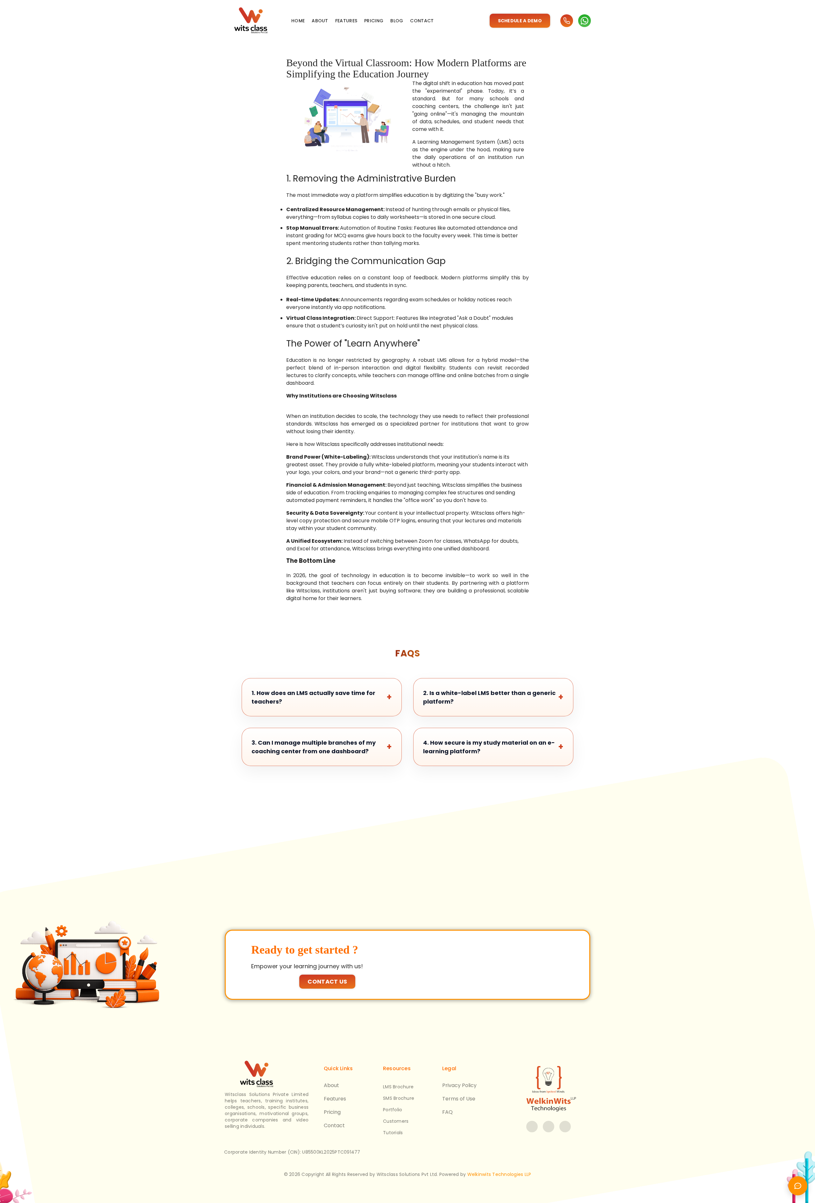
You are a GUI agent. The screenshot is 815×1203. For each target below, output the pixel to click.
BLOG (396, 21)
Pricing (332, 1112)
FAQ (447, 1112)
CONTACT (422, 21)
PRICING (373, 21)
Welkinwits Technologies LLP (499, 1174)
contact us (327, 981)
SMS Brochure (398, 1098)
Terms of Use (458, 1098)
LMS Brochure (398, 1087)
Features (335, 1098)
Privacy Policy (459, 1085)
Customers (395, 1121)
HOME (298, 21)
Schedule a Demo (520, 21)
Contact (334, 1125)
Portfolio (392, 1109)
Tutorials (393, 1132)
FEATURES (346, 21)
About (331, 1085)
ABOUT (320, 21)
